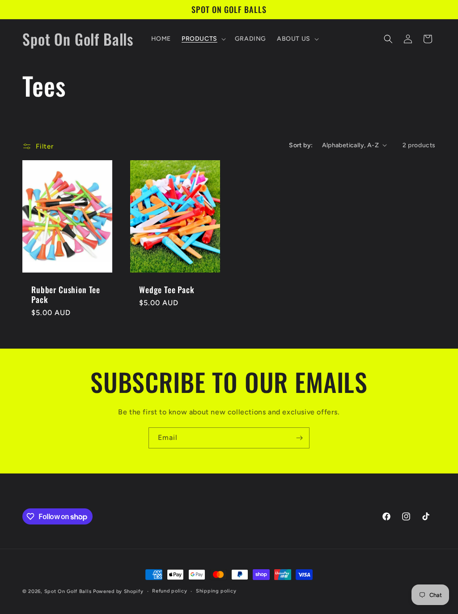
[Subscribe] (299, 437)
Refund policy (169, 591)
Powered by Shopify (118, 591)
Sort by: (301, 145)
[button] (202, 39)
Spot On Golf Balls (68, 591)
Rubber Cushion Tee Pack (65, 294)
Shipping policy (216, 591)
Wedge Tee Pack (167, 289)
